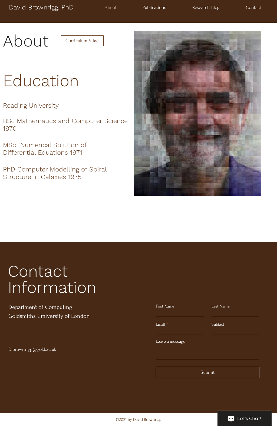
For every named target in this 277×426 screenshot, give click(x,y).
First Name (165, 306)
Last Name (221, 306)
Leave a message (170, 341)
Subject (218, 324)
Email (160, 324)
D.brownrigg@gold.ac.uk (32, 349)
